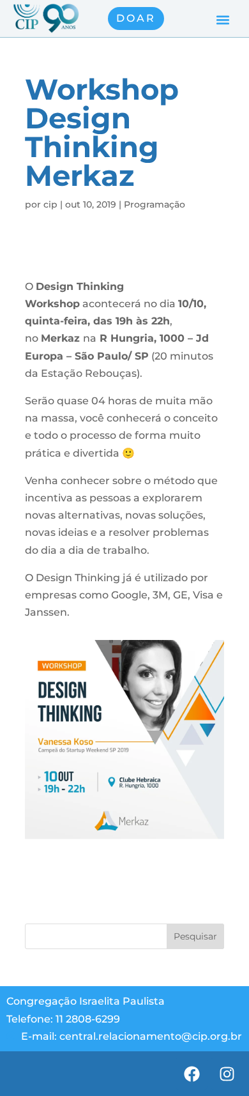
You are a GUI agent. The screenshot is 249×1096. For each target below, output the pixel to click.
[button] (222, 20)
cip (50, 204)
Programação (154, 204)
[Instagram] (227, 1074)
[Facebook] (191, 1074)
